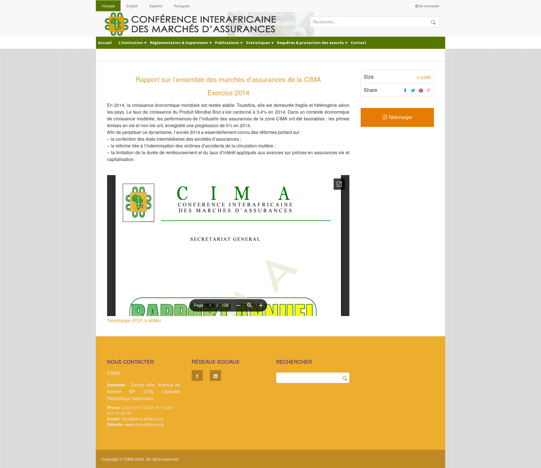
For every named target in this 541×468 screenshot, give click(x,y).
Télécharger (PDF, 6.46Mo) (134, 320)
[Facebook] (405, 90)
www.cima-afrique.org (144, 424)
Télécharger (399, 117)
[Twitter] (413, 90)
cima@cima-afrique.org (142, 418)
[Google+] (429, 90)
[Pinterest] (421, 90)
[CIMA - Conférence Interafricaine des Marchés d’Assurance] (194, 24)
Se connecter (428, 5)
